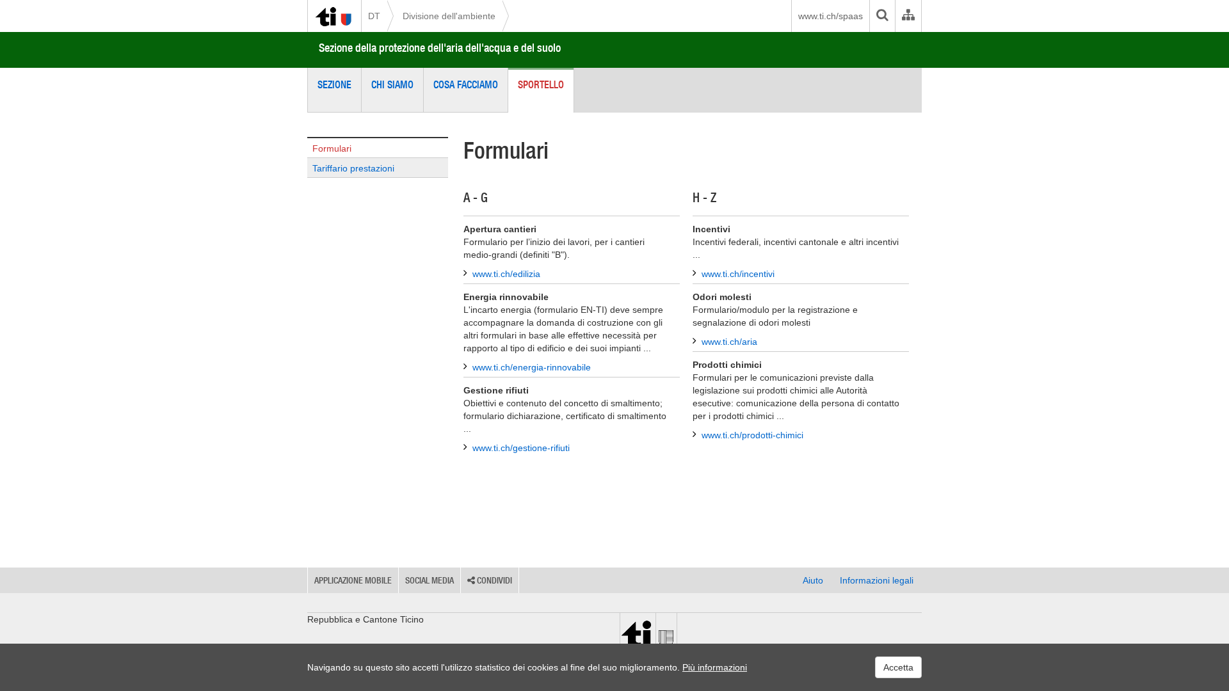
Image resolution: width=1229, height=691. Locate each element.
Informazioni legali (876, 580)
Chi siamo (392, 84)
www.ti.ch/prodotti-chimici (752, 435)
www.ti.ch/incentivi (738, 274)
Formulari (331, 148)
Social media (429, 580)
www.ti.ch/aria (729, 342)
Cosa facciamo (465, 84)
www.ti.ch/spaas (830, 16)
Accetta (898, 667)
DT (374, 16)
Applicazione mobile (353, 580)
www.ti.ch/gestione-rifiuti (521, 448)
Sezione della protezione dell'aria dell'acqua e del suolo (440, 47)
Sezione (334, 84)
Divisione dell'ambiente (449, 16)
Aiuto (813, 580)
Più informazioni (714, 667)
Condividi (493, 580)
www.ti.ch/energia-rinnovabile (531, 367)
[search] (882, 16)
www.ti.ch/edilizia (506, 274)
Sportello (541, 84)
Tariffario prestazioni (353, 168)
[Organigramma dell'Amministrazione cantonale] (908, 16)
